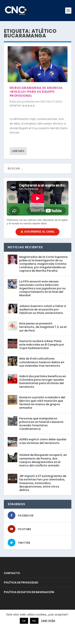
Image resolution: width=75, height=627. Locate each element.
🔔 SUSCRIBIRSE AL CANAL (37, 231)
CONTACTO (12, 573)
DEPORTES (15, 105)
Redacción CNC (36, 101)
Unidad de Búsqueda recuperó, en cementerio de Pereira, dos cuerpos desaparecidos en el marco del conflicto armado (43, 460)
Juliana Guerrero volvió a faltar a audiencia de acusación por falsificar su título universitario (42, 309)
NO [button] (34, 621)
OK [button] (24, 621)
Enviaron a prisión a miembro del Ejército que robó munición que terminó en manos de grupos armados (42, 402)
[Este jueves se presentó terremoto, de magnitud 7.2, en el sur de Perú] (12, 326)
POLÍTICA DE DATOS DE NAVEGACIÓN (29, 592)
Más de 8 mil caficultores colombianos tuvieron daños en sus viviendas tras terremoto (41, 362)
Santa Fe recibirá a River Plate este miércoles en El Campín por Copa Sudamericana (41, 344)
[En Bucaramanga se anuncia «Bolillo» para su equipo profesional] (38, 64)
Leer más (18, 151)
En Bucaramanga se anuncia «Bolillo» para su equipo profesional (36, 92)
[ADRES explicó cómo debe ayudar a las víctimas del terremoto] (12, 442)
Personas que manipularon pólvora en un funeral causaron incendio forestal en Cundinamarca (41, 424)
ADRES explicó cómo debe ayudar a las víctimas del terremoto (43, 441)
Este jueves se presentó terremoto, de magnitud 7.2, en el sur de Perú (43, 327)
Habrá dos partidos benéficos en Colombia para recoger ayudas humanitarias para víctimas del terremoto (42, 381)
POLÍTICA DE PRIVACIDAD (21, 582)
